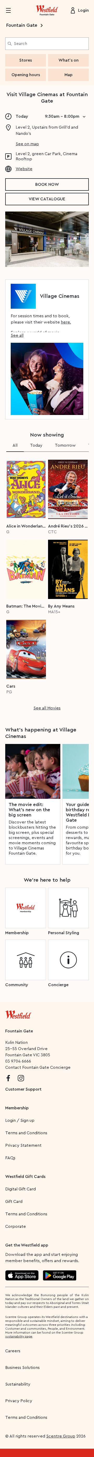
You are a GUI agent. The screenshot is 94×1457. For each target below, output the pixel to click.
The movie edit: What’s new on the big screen (29, 809)
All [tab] (15, 445)
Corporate (15, 1226)
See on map (27, 144)
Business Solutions (22, 1368)
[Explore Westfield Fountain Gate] (47, 10)
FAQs (10, 1158)
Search (20, 44)
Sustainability (17, 1384)
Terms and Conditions (26, 1133)
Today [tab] (36, 445)
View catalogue (47, 199)
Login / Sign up (19, 1120)
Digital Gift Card (20, 1189)
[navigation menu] (11, 10)
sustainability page (18, 1336)
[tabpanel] (47, 583)
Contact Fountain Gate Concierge (37, 1067)
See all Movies (47, 708)
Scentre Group (60, 1436)
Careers (12, 1351)
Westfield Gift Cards (25, 1177)
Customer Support (23, 1089)
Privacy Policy (18, 1401)
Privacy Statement (23, 1145)
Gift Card (13, 1201)
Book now (47, 184)
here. (66, 322)
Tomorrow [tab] (65, 445)
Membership (17, 1108)
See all (17, 335)
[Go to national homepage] (18, 1013)
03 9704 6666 (18, 1061)
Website (24, 169)
